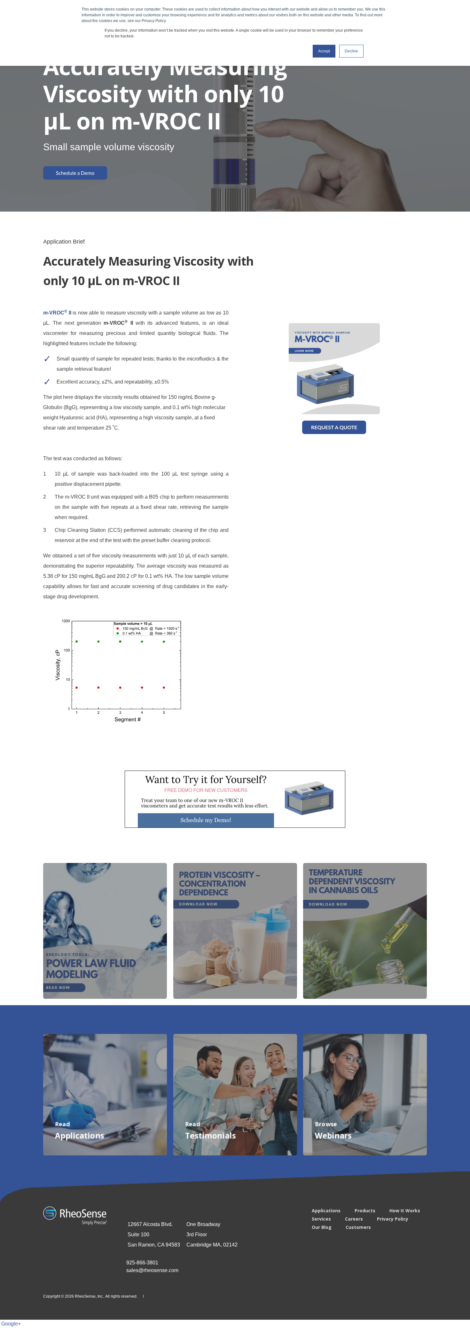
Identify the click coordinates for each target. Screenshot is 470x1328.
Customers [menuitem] (358, 1227)
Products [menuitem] (365, 1210)
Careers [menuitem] (354, 1219)
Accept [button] (324, 51)
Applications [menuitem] (326, 1210)
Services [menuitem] (321, 1219)
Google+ (11, 1323)
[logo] (75, 1216)
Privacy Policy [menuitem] (392, 1219)
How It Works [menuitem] (404, 1210)
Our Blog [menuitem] (322, 1227)
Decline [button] (351, 51)
